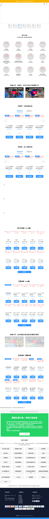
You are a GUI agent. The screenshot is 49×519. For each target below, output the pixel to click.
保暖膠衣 (29, 111)
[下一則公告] (47, 1)
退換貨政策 (21, 501)
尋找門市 (20, 495)
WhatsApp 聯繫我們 (24, 434)
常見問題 (20, 498)
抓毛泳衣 (20, 111)
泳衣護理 (20, 497)
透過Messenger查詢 (35, 498)
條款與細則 (21, 503)
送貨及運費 (21, 500)
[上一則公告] (1, 1)
